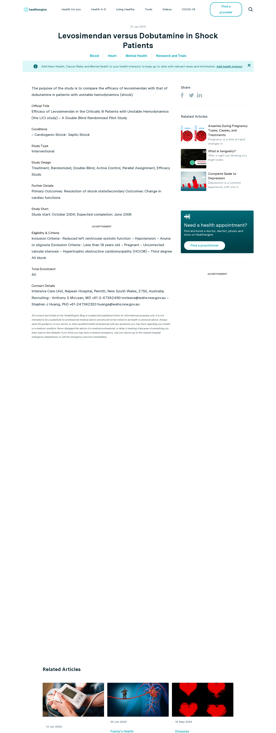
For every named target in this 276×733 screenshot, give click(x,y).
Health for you (71, 9)
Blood (94, 56)
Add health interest (229, 66)
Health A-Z (98, 9)
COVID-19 (188, 9)
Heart (112, 56)
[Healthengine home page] (35, 9)
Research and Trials (171, 56)
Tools (148, 9)
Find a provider (226, 9)
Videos (167, 9)
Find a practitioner (205, 245)
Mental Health (136, 56)
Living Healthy (125, 9)
